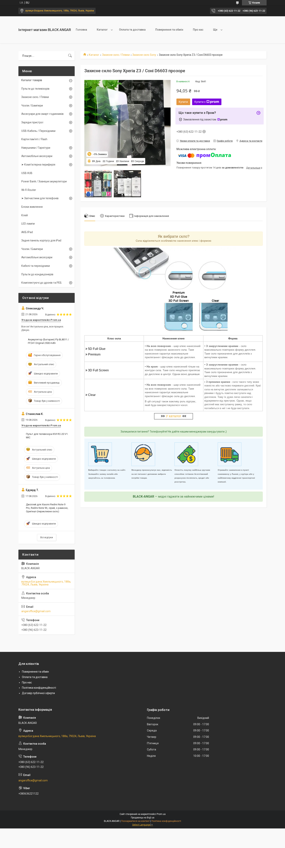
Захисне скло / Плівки (116, 54)
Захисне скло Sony (144, 54)
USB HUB (26, 173)
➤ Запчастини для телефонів (40, 198)
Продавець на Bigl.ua (142, 817)
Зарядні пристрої (32, 122)
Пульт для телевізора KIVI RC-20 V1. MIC (47, 436)
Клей (24, 215)
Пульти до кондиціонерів (37, 274)
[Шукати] (70, 55)
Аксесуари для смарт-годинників (42, 113)
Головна (81, 29)
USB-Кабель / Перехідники (38, 130)
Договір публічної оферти (38, 693)
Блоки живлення (32, 206)
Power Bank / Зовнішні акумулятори (44, 181)
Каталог (102, 29)
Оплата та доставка (132, 29)
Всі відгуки (46, 537)
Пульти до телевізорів (35, 88)
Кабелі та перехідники (35, 265)
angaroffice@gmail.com (36, 611)
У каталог (173, 416)
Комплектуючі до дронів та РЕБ (41, 282)
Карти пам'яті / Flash (34, 139)
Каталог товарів (31, 80)
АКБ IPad (27, 232)
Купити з (200, 101)
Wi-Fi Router (28, 189)
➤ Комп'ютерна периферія (38, 164)
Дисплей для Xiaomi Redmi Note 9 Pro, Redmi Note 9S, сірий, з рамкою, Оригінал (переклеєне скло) (47, 508)
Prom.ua (161, 814)
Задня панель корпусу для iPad (41, 240)
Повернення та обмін (169, 29)
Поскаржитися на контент (135, 821)
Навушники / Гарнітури (35, 147)
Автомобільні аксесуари (36, 156)
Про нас (198, 29)
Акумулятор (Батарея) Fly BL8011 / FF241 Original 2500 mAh (48, 341)
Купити (183, 101)
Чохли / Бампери (32, 105)
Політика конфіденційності (39, 687)
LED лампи (28, 223)
